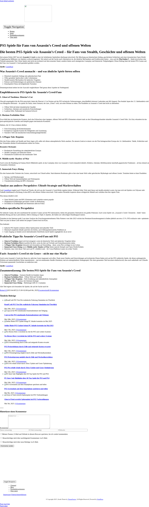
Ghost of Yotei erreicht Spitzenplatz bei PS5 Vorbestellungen (26, 399)
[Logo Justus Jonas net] (38, 21)
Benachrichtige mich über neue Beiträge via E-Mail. (20, 442)
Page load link (5, 504)
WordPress (100, 499)
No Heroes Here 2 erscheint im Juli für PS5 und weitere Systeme (28, 336)
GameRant (9, 67)
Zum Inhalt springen (7, 1)
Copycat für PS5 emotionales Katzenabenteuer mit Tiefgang (26, 315)
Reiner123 (3, 290)
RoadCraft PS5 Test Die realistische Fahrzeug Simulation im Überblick (30, 304)
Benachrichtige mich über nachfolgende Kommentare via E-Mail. (25, 438)
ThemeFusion (72, 499)
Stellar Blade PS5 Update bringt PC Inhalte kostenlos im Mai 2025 (28, 325)
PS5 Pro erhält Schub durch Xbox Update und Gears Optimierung (29, 368)
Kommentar (4, 428)
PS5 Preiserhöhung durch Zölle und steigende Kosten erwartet (27, 347)
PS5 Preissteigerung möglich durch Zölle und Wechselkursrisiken (28, 357)
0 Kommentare (54, 290)
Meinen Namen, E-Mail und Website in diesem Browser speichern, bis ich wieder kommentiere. (35, 434)
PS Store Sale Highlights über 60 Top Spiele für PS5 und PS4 (26, 378)
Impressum (7, 495)
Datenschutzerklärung (18, 495)
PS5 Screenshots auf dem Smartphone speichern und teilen (26, 389)
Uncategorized (43, 290)
